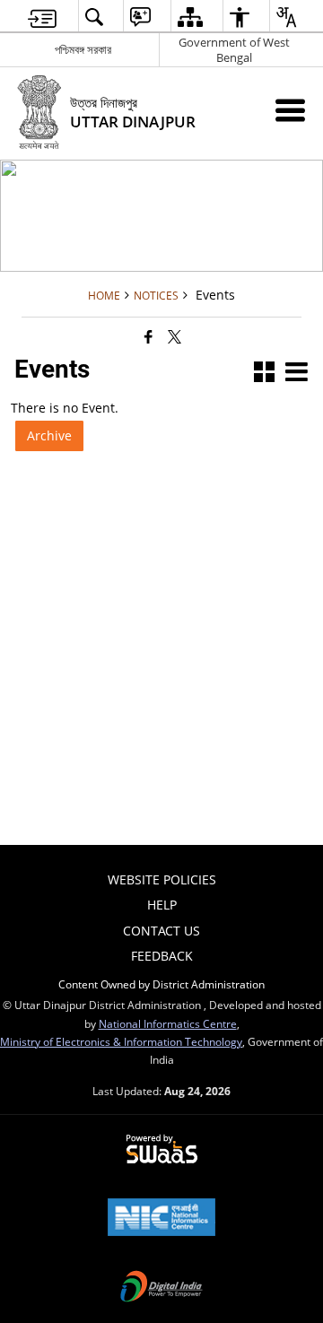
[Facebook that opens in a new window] (148, 336)
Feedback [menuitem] (162, 955)
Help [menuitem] (162, 904)
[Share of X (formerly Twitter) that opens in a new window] (174, 336)
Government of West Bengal (234, 49)
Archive (49, 435)
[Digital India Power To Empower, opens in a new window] (161, 1288)
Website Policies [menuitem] (162, 879)
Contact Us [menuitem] (161, 930)
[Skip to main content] (42, 16)
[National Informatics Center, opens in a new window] (161, 1219)
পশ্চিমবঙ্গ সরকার (83, 49)
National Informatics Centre (168, 1023)
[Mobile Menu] (290, 110)
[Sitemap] (189, 16)
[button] (93, 16)
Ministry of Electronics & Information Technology (121, 1041)
